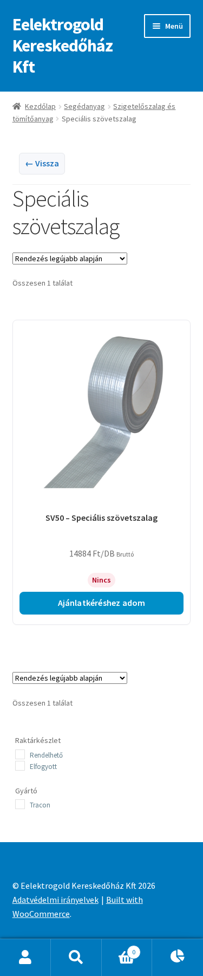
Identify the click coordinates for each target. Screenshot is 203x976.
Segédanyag (84, 106)
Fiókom (25, 957)
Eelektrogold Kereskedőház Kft (62, 45)
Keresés (76, 957)
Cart (118, 948)
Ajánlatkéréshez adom (102, 602)
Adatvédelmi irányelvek (55, 899)
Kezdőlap (40, 106)
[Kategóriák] (177, 957)
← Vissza (42, 163)
